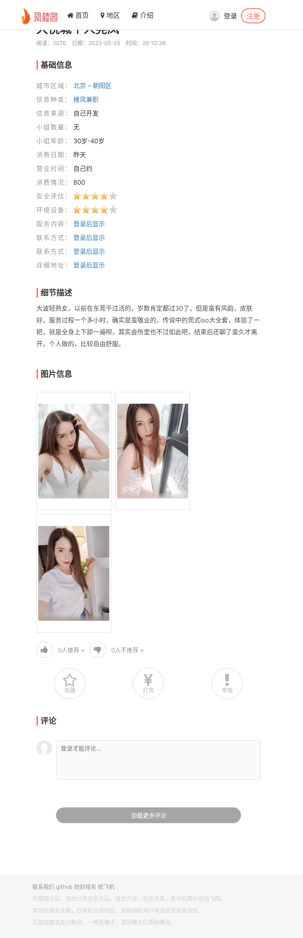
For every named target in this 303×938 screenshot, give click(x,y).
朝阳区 (102, 86)
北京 (79, 86)
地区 (112, 15)
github (64, 886)
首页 (81, 15)
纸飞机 (106, 886)
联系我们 (43, 886)
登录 (230, 16)
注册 (253, 16)
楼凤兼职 (86, 99)
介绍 (145, 15)
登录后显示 (89, 224)
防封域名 (85, 886)
